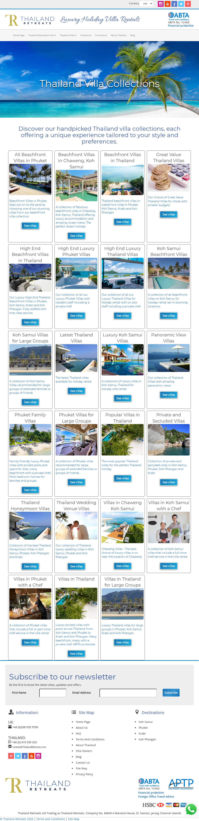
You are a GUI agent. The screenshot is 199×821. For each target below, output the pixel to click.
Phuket (143, 727)
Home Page (18, 35)
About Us (82, 727)
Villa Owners (84, 751)
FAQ (78, 733)
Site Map (81, 768)
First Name (19, 692)
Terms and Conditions (51, 819)
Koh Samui (146, 722)
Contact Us (83, 762)
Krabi (142, 733)
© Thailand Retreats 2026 (16, 819)
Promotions (101, 35)
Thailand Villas (67, 35)
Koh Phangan (147, 739)
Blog (132, 35)
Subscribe (171, 692)
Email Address (81, 692)
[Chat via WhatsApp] (191, 809)
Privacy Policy (84, 774)
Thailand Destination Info (41, 35)
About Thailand (119, 35)
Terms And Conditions (90, 739)
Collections (85, 35)
